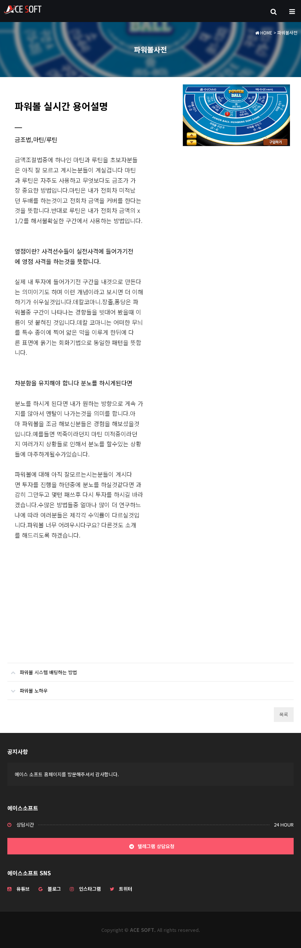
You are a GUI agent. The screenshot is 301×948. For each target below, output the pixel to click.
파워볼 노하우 (34, 690)
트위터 (125, 888)
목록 (283, 714)
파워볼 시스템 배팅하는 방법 (48, 672)
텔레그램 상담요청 (155, 846)
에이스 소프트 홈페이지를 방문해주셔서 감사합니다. (67, 774)
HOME (265, 32)
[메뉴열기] (292, 11)
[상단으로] (284, 931)
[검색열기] (273, 11)
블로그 (54, 888)
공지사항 (17, 751)
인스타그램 (90, 888)
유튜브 (23, 888)
